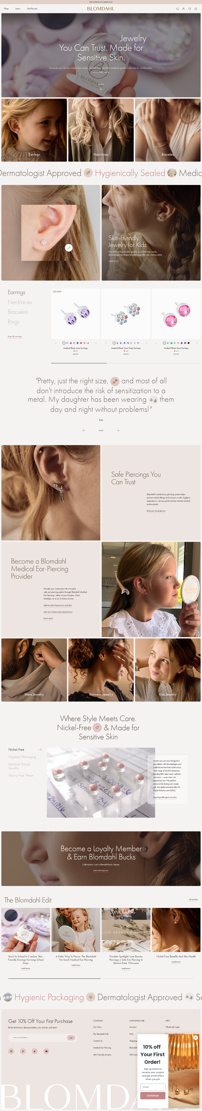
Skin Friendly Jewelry (102, 1054)
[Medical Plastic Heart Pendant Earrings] (114, 39)
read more (25, 968)
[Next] (96, 343)
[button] (6, 8)
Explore (101, 84)
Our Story (97, 1027)
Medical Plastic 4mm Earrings (75, 348)
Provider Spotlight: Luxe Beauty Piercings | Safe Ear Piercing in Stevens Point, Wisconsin (126, 960)
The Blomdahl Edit (100, 1034)
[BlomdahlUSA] (101, 8)
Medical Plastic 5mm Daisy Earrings (79, 247)
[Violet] (75, 314)
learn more (48, 618)
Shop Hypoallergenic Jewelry (165, 797)
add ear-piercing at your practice (58, 605)
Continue (153, 1095)
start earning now (101, 870)
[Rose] (176, 314)
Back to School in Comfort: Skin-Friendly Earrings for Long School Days (26, 960)
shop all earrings (15, 336)
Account (132, 1027)
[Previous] (56, 343)
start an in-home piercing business (58, 612)
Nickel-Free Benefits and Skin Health (176, 956)
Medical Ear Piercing (102, 1048)
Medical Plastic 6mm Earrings (176, 348)
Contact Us (98, 1041)
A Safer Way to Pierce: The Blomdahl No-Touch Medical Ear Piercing (76, 958)
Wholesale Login (172, 1027)
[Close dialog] (195, 1037)
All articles (193, 899)
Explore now (113, 261)
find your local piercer (156, 511)
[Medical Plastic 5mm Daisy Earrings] (125, 314)
